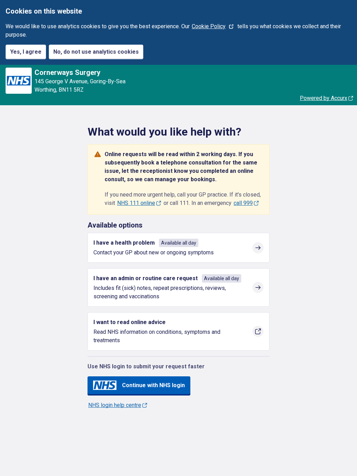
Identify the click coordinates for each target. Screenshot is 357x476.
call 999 (243, 203)
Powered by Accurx (323, 98)
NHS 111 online (136, 203)
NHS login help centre (114, 405)
